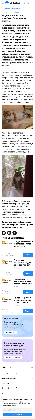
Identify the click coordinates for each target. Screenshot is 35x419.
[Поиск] (24, 3)
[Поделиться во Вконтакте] (4, 233)
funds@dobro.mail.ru (11, 388)
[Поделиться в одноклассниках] (9, 233)
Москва (4, 12)
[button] (17, 367)
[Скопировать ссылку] (14, 233)
